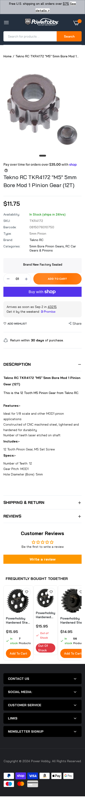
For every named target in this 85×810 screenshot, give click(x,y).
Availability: (11, 214)
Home (7, 56)
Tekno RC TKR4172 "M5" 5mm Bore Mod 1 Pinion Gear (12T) (40, 181)
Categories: (11, 246)
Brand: (8, 240)
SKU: (6, 221)
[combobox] (30, 36)
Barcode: (10, 227)
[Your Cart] (77, 22)
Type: (7, 233)
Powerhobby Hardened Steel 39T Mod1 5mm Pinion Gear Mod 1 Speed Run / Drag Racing (18, 620)
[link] (27, 592)
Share (77, 323)
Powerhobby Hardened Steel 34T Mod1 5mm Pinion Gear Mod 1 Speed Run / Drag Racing (45, 615)
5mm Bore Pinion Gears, (47, 246)
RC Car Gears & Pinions (52, 248)
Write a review (43, 559)
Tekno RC (36, 240)
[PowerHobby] (41, 22)
